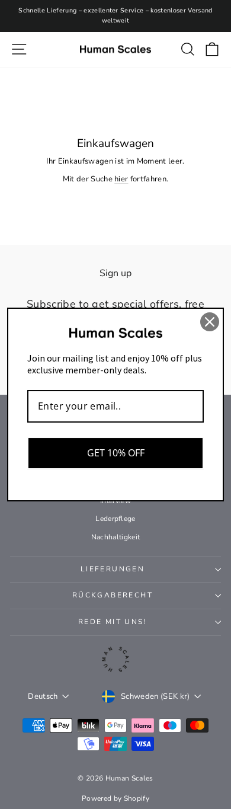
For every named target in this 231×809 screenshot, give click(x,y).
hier (121, 179)
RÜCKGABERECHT (112, 595)
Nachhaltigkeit (115, 537)
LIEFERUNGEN (113, 569)
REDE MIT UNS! (112, 621)
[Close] (209, 322)
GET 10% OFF (116, 452)
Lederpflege (115, 518)
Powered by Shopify (115, 798)
